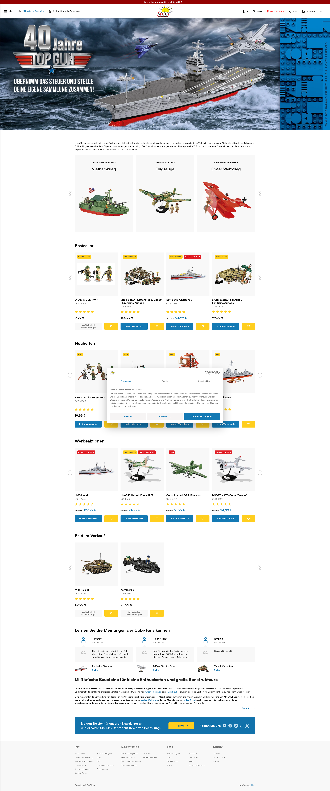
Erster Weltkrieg (165, 169)
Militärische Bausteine (33, 11)
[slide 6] (176, 125)
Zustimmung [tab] (126, 381)
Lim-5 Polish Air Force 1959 (91, 495)
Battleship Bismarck (102, 666)
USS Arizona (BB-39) (224, 495)
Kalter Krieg (189, 700)
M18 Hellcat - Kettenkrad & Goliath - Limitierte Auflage (96, 301)
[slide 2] (161, 125)
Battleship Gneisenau (133, 299)
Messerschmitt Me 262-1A (90, 397)
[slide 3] (165, 125)
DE (321, 11)
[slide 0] (153, 125)
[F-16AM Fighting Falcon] (143, 668)
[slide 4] (169, 125)
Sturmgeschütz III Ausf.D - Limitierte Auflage (182, 301)
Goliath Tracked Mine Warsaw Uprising (230, 399)
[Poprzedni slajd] (70, 193)
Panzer (147, 691)
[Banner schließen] (219, 373)
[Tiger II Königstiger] (204, 668)
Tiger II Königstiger (223, 666)
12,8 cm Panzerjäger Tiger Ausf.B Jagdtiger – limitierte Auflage (232, 301)
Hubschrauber (173, 691)
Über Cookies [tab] (203, 381)
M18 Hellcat (82, 589)
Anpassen (163, 416)
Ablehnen (128, 416)
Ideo (253, 785)
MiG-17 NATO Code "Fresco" (183, 495)
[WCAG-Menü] (245, 11)
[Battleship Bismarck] (82, 668)
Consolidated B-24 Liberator (138, 495)
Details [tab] (165, 381)
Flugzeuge (103, 169)
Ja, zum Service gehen (202, 416)
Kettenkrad (127, 589)
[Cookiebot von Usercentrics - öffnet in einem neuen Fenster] (206, 373)
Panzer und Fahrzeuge (226, 169)
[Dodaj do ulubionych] (111, 326)
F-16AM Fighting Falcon (164, 666)
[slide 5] (172, 125)
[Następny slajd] (260, 193)
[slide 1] (157, 125)
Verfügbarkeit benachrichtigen (88, 613)
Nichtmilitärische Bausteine (66, 11)
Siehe (95, 670)
